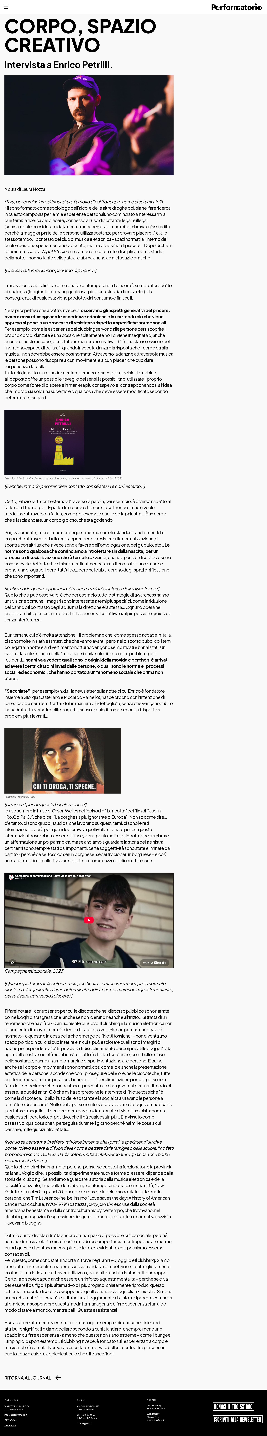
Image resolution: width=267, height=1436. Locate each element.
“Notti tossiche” (116, 1036)
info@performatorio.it (15, 1414)
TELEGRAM (10, 1425)
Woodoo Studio (157, 1420)
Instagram (10, 1420)
